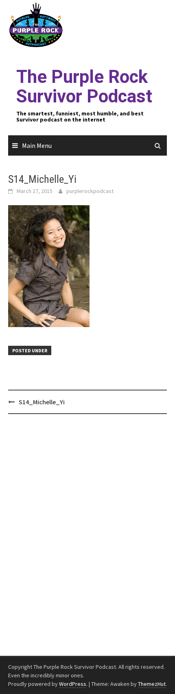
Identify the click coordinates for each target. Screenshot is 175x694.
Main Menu (37, 145)
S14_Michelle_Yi (42, 402)
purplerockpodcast (90, 191)
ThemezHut (152, 683)
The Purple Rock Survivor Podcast (84, 86)
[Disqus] (87, 535)
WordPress (72, 683)
